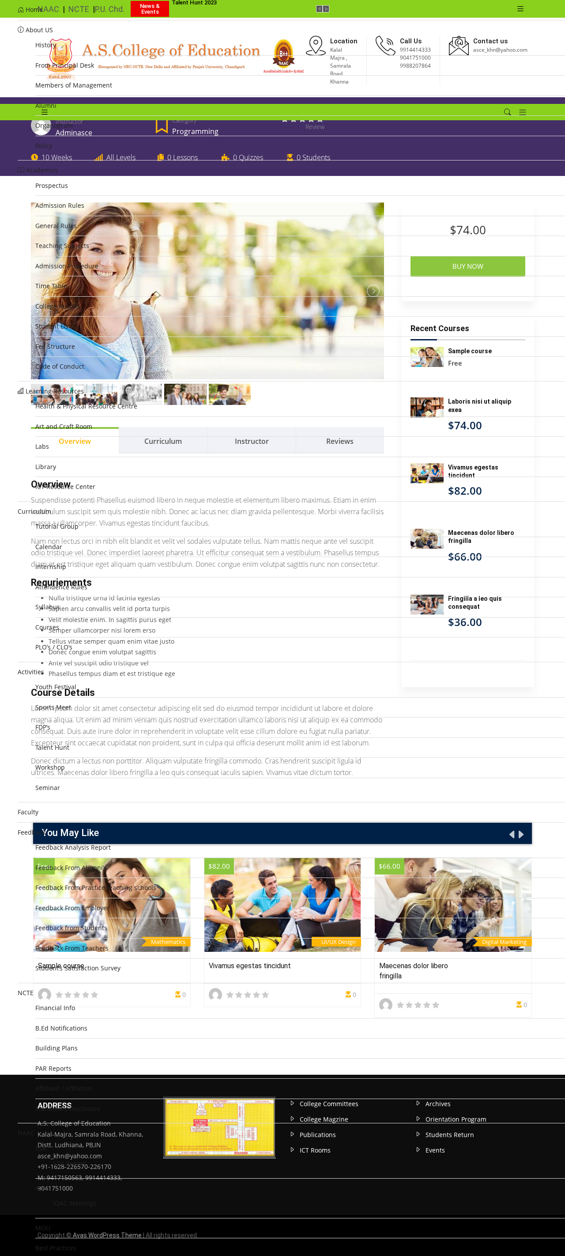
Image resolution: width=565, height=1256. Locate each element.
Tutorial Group (57, 526)
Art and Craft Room (63, 426)
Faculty (28, 812)
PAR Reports (53, 1068)
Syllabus (47, 607)
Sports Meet (53, 707)
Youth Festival (55, 687)
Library (45, 466)
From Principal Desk (64, 65)
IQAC (42, 1188)
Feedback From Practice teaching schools (95, 887)
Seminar (47, 787)
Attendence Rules (61, 587)
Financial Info (55, 1008)
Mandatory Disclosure (67, 1108)
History (45, 45)
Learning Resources (54, 391)
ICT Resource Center (65, 486)
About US (38, 30)
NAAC (26, 1133)
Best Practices (55, 1248)
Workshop (50, 767)
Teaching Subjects (62, 245)
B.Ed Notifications (61, 1028)
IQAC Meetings (75, 1203)
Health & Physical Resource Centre (86, 406)
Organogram (54, 125)
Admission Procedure (66, 266)
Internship (50, 566)
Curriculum (34, 511)
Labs (42, 446)
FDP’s (42, 727)
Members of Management (73, 85)
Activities (31, 672)
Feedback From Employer (72, 908)
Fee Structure (55, 346)
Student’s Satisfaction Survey (78, 968)
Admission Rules (59, 205)
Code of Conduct (59, 366)
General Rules (56, 225)
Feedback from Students (71, 928)
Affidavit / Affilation (63, 1088)
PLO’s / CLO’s (53, 647)
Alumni (45, 105)
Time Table (51, 286)
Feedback (31, 832)
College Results (57, 306)
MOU (42, 1228)
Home (33, 9)
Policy (43, 145)
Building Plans (56, 1048)
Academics (41, 170)
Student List (53, 326)
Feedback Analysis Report (73, 847)
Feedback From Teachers (72, 948)
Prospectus (51, 185)
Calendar (48, 546)
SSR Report (69, 1163)
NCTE (26, 993)
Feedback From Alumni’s (71, 867)
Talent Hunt (52, 747)
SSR (40, 1148)
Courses (47, 627)
